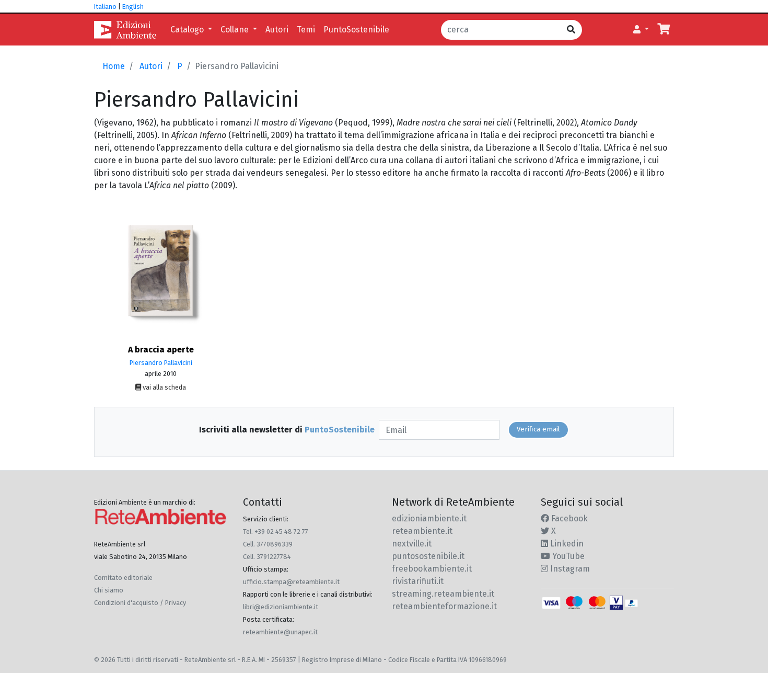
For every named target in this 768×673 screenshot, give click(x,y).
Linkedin (566, 544)
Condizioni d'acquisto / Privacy (140, 603)
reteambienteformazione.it (444, 606)
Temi (306, 30)
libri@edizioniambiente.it (280, 607)
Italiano (105, 6)
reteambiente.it (422, 531)
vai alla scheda (163, 387)
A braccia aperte (161, 350)
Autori (276, 30)
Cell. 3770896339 (268, 544)
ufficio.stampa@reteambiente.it (291, 582)
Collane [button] (235, 30)
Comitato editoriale (123, 577)
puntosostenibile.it (428, 556)
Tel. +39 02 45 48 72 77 (275, 531)
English (133, 6)
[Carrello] (663, 29)
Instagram (569, 569)
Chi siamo (108, 590)
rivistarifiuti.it (418, 581)
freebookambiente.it (432, 569)
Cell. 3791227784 (267, 557)
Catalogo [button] (188, 30)
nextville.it (412, 544)
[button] (641, 29)
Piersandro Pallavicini (161, 363)
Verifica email (538, 429)
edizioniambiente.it (429, 518)
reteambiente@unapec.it (280, 632)
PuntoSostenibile (356, 30)
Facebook (568, 518)
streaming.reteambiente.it (443, 594)
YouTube (567, 556)
